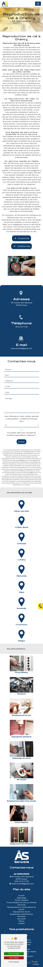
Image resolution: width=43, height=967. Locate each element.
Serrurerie (21, 905)
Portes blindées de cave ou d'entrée (21, 902)
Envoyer (21, 442)
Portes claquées (21, 900)
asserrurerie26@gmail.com (21, 348)
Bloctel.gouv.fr (16, 483)
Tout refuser (14, 958)
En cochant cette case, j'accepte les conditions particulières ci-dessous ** (21, 434)
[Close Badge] (32, 961)
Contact (21, 923)
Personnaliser (14, 962)
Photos (21, 921)
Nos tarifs (21, 919)
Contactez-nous (23, 246)
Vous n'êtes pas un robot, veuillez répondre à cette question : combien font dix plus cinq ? (21, 418)
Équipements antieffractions (21, 914)
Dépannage (21, 898)
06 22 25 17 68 (21, 327)
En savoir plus (23, 238)
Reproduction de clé (21, 912)
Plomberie (21, 916)
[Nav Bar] (38, 4)
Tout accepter (13, 954)
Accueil (21, 895)
